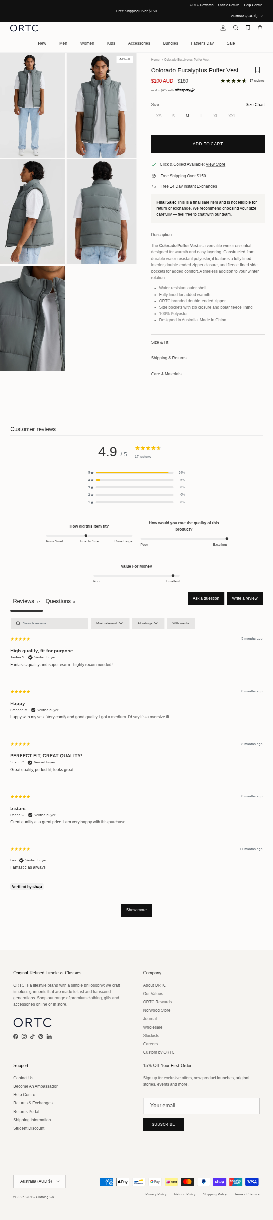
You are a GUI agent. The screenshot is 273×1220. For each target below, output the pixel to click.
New (42, 43)
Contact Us (23, 1078)
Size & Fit (159, 342)
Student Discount (28, 1128)
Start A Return (228, 5)
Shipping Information (32, 1120)
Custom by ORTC (159, 1052)
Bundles (170, 43)
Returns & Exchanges (33, 1103)
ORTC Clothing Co (40, 1197)
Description (161, 234)
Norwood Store (156, 1010)
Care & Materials (166, 374)
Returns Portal (26, 1111)
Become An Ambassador (35, 1086)
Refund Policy (184, 1194)
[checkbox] (181, 623)
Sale (231, 43)
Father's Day (202, 43)
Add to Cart (208, 144)
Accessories (139, 43)
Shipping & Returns (168, 358)
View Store (215, 164)
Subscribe (163, 1124)
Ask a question (206, 598)
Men (63, 43)
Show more (136, 910)
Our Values (153, 993)
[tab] (60, 602)
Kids (111, 43)
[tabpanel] (136, 770)
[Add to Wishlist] (257, 72)
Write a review (245, 598)
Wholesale (152, 1027)
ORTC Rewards (201, 5)
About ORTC (154, 985)
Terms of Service (247, 1194)
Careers (150, 1044)
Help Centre (253, 5)
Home (155, 59)
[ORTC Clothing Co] (24, 28)
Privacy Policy (155, 1194)
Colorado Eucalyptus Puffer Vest (186, 59)
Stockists (151, 1035)
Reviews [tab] (26, 601)
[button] (136, 472)
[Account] (221, 28)
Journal (150, 1018)
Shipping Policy (215, 1194)
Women (87, 43)
